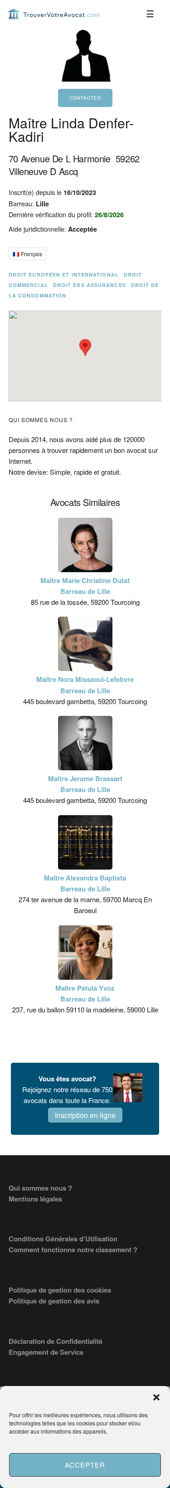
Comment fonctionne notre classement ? (73, 1250)
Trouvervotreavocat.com (54, 13)
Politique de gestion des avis (54, 1301)
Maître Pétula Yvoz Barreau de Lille (85, 993)
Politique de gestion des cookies (60, 1290)
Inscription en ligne (85, 1115)
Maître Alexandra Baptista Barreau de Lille (85, 883)
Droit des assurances (89, 285)
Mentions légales (35, 1199)
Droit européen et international (64, 274)
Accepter (85, 1464)
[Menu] (150, 13)
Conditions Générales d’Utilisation (63, 1239)
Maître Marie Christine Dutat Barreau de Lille (85, 585)
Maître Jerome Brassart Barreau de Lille (85, 783)
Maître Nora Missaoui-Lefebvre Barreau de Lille (85, 684)
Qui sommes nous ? (40, 1188)
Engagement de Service (46, 1352)
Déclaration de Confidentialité (55, 1341)
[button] (156, 1397)
